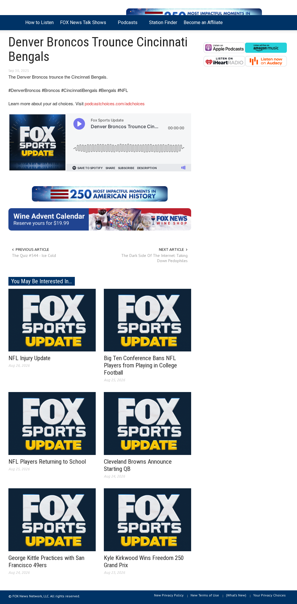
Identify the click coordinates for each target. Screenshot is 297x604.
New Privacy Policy (169, 595)
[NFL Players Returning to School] (52, 423)
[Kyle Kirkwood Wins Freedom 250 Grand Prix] (147, 519)
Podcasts (126, 25)
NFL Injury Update (29, 358)
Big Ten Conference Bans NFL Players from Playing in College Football (140, 365)
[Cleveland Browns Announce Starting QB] (147, 423)
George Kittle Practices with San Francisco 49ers (46, 561)
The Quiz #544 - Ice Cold (34, 255)
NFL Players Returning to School (47, 461)
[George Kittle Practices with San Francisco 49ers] (52, 519)
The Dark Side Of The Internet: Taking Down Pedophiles (154, 258)
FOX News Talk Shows (81, 25)
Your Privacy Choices (269, 595)
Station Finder (163, 22)
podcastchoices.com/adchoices (115, 103)
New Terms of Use (205, 595)
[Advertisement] (246, 130)
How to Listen (39, 22)
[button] (282, 22)
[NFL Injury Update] (52, 319)
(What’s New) (236, 595)
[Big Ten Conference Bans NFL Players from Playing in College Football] (147, 319)
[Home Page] (15, 22)
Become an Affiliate (203, 22)
